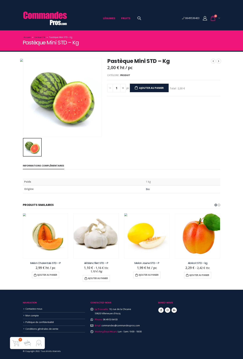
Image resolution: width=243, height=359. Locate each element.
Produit (125, 75)
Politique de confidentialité (39, 322)
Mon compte (32, 315)
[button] (215, 205)
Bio (148, 189)
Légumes (109, 18)
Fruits (125, 18)
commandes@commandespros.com (120, 325)
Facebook (161, 310)
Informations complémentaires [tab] (43, 165)
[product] (45, 235)
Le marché (40, 37)
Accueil (27, 37)
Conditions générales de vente (41, 328)
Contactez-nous (33, 308)
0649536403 (191, 18)
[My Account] (205, 18)
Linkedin (174, 310)
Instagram (167, 310)
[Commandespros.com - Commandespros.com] (45, 18)
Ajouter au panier (151, 88)
